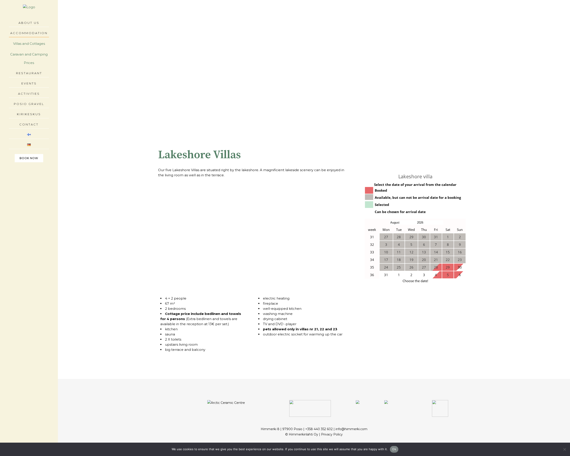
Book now (29, 158)
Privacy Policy (332, 434)
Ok (394, 449)
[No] (564, 449)
